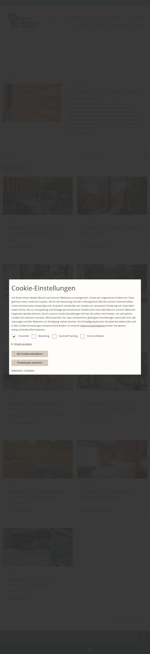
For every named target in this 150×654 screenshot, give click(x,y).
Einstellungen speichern (29, 362)
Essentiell (23, 336)
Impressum (29, 370)
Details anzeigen (23, 344)
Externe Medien (95, 336)
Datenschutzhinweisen (92, 325)
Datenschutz (16, 370)
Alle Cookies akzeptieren (30, 354)
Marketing (43, 336)
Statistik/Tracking (68, 336)
